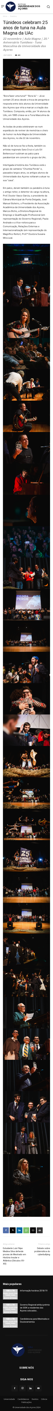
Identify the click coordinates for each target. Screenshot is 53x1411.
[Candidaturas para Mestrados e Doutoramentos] (10, 1322)
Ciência (44, 1399)
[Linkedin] (19, 1230)
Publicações (26, 1402)
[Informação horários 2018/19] (10, 1294)
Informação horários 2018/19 (33, 1290)
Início (5, 16)
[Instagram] (22, 1388)
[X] (13, 1230)
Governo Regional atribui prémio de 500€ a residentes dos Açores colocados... (35, 1308)
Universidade (9, 1399)
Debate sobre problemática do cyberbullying (42, 1251)
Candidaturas (23, 1399)
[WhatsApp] (26, 1230)
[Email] (33, 1230)
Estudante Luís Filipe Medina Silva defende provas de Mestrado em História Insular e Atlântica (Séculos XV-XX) (14, 1256)
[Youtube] (38, 1388)
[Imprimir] (40, 1230)
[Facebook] (6, 1230)
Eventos (13, 16)
